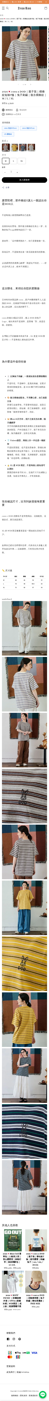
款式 (5, 141)
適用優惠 (6, 122)
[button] (3, 8)
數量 (3, 167)
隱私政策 (23, 1396)
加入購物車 (24, 180)
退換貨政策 (33, 1396)
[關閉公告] (46, 2)
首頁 (1, 15)
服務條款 (14, 1396)
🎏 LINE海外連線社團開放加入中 (22, 2)
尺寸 (4, 155)
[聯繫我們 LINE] (42, 1394)
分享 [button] (7, 187)
